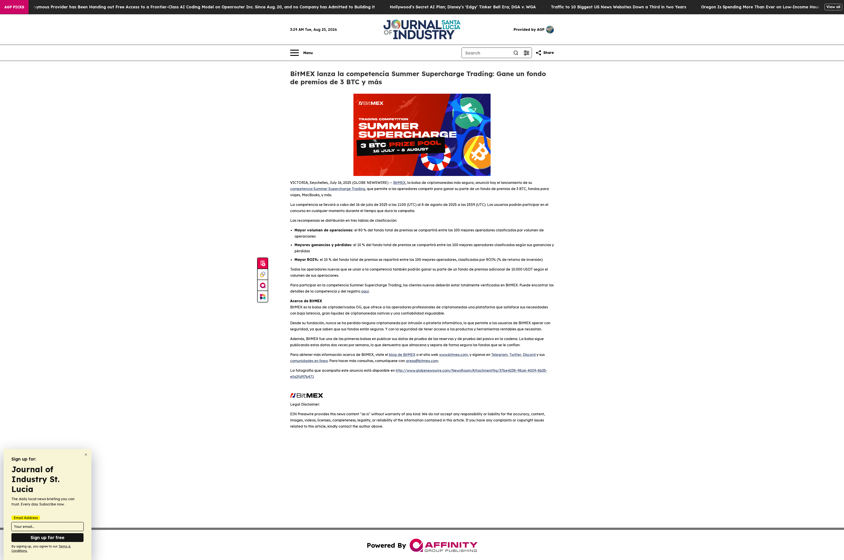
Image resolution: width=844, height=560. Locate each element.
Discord (529, 354)
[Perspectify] (263, 274)
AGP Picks (14, 7)
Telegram (499, 354)
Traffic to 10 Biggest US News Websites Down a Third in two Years (618, 6)
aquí (365, 291)
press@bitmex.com (422, 361)
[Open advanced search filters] (526, 53)
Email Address (26, 518)
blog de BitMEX (402, 354)
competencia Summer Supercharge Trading (327, 189)
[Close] (86, 454)
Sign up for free (47, 537)
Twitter (515, 354)
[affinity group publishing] (263, 285)
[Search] (516, 53)
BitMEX (399, 182)
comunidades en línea (309, 361)
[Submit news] (263, 263)
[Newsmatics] (263, 296)
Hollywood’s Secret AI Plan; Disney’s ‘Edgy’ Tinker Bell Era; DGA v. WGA (463, 6)
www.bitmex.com (453, 354)
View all (833, 7)
